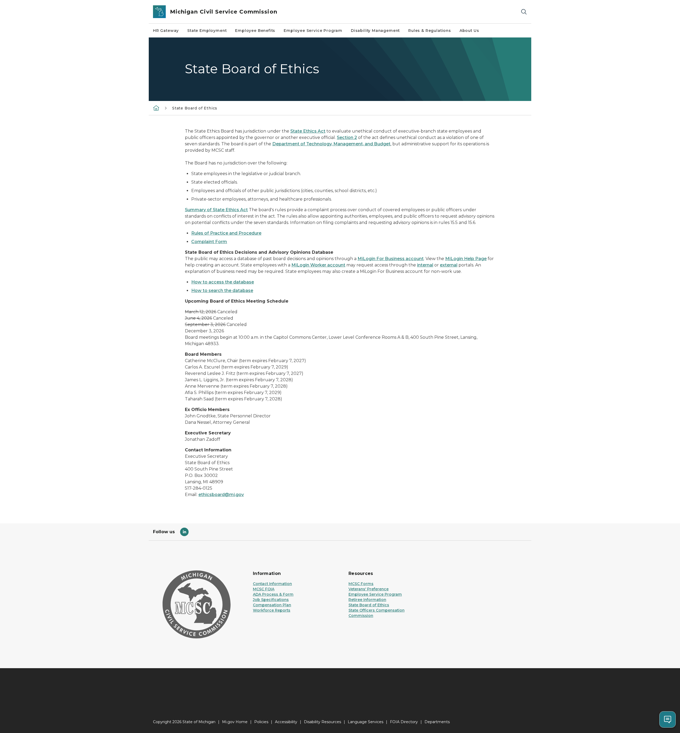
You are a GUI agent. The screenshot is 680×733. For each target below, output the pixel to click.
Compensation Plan (272, 605)
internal (425, 265)
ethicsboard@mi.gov (221, 494)
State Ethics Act (307, 131)
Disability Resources (322, 721)
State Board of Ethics (368, 605)
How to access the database (222, 282)
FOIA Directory (404, 721)
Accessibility (286, 721)
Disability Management (375, 30)
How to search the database (222, 290)
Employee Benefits (255, 30)
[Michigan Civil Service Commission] (156, 107)
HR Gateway (166, 30)
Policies (261, 721)
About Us (469, 30)
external (448, 265)
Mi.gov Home (235, 721)
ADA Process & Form (273, 594)
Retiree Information (367, 599)
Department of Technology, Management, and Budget (331, 143)
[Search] (524, 12)
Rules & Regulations (429, 30)
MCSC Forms (360, 583)
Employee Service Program (313, 30)
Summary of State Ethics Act (216, 209)
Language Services (365, 721)
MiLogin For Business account (391, 258)
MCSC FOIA (263, 589)
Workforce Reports (271, 610)
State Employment (207, 30)
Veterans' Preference (368, 589)
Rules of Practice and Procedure (226, 233)
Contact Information (272, 583)
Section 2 (347, 137)
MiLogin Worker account (318, 265)
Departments (437, 721)
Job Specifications (271, 599)
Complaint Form (209, 241)
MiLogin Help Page (466, 258)
